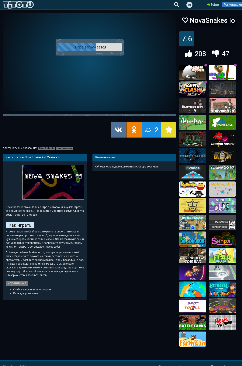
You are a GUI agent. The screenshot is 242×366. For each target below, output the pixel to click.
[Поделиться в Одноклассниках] (134, 130)
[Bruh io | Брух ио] (192, 139)
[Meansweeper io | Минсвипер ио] (222, 322)
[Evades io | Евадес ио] (192, 172)
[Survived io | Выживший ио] (222, 105)
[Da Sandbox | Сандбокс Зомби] (192, 239)
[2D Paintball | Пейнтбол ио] (222, 122)
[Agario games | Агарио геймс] (222, 139)
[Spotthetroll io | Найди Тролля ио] (192, 305)
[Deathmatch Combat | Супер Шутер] (192, 255)
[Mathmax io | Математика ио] (222, 222)
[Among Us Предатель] (222, 289)
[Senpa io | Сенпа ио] (222, 239)
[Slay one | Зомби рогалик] (222, 89)
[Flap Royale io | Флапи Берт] (222, 255)
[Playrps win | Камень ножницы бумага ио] (192, 105)
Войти (214, 4)
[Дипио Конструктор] (222, 189)
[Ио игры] (18, 4)
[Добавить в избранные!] (185, 21)
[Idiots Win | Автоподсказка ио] (192, 205)
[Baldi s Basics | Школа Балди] (222, 72)
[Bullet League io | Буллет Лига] (192, 272)
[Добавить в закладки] (168, 130)
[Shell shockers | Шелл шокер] (192, 72)
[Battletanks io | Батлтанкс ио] (192, 322)
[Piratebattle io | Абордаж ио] (192, 155)
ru (189, 4)
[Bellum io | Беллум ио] (222, 155)
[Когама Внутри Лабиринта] (222, 305)
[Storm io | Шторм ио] (222, 272)
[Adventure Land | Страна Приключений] (192, 122)
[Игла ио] (192, 289)
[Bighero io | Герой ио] (192, 189)
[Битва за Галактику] (192, 222)
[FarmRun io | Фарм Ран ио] (192, 339)
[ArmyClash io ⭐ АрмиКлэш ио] (192, 89)
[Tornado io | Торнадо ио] (222, 172)
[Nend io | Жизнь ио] (222, 205)
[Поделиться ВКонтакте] (118, 130)
